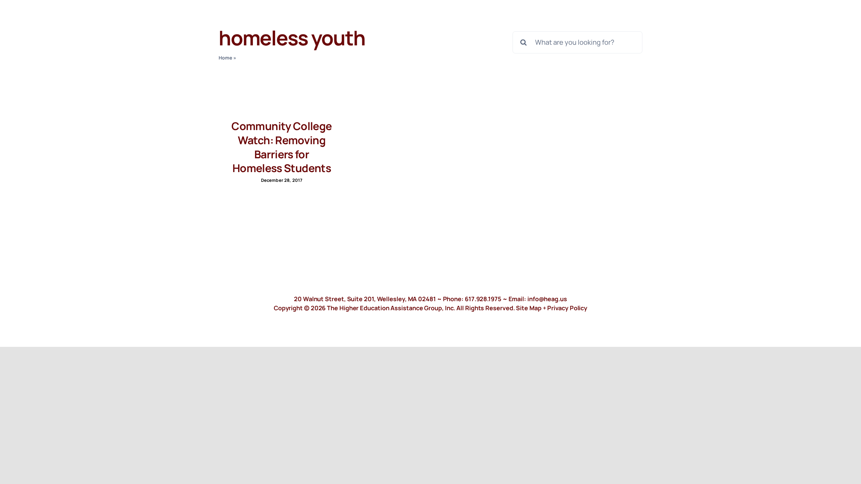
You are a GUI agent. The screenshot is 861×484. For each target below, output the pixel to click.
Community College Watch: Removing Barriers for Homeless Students (281, 147)
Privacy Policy (567, 308)
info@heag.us (547, 299)
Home (225, 57)
